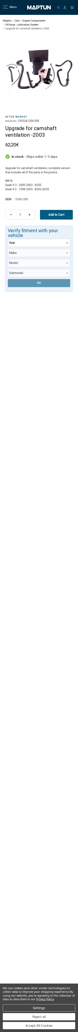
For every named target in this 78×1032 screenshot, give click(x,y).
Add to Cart (56, 215)
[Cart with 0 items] (72, 7)
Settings (39, 1008)
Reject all (39, 1017)
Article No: (11, 120)
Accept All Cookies (39, 1025)
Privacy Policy (45, 999)
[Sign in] (65, 7)
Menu (11, 7)
